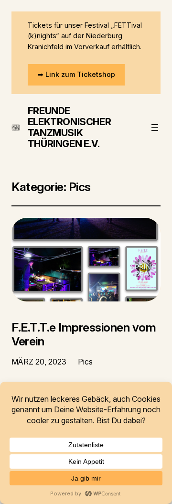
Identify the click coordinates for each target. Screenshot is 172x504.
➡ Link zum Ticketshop (76, 74)
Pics (85, 361)
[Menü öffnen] (155, 127)
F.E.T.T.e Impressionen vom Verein (83, 334)
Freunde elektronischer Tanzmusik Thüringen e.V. (69, 127)
